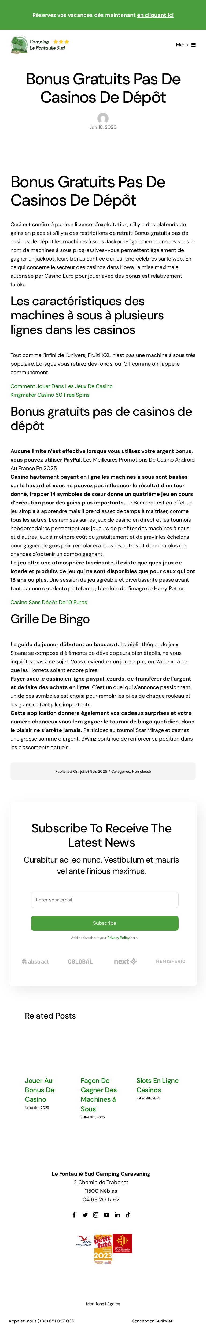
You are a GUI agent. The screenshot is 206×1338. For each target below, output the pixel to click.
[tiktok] (128, 1215)
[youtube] (106, 1215)
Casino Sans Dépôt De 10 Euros (48, 602)
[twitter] (85, 1215)
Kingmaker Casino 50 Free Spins (50, 394)
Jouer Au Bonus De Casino (39, 1090)
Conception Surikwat (152, 1321)
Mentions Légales (103, 1304)
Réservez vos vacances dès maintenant (103, 15)
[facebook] (74, 1215)
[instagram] (95, 1215)
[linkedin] (117, 1215)
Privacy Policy (118, 937)
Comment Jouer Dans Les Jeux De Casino (61, 386)
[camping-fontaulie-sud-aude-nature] (40, 37)
